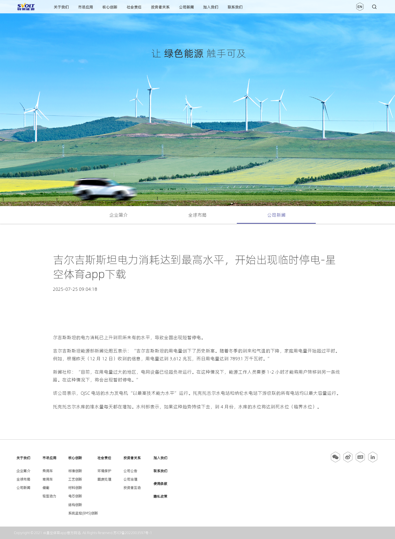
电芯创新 (75, 496)
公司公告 (130, 470)
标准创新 (75, 470)
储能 (46, 487)
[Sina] (348, 461)
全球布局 (197, 215)
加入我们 (210, 7)
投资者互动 (132, 487)
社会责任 (134, 7)
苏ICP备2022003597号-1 (132, 532)
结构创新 (75, 504)
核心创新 (109, 7)
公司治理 (130, 479)
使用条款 (160, 483)
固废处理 (104, 479)
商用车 (48, 479)
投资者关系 (160, 7)
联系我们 (235, 7)
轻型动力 (49, 496)
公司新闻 (186, 7)
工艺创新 (75, 479)
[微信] (336, 461)
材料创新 (75, 487)
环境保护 (104, 470)
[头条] (360, 461)
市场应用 (85, 7)
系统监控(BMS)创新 (83, 513)
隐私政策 (160, 496)
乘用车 (48, 470)
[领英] (373, 461)
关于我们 (61, 7)
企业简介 (118, 215)
